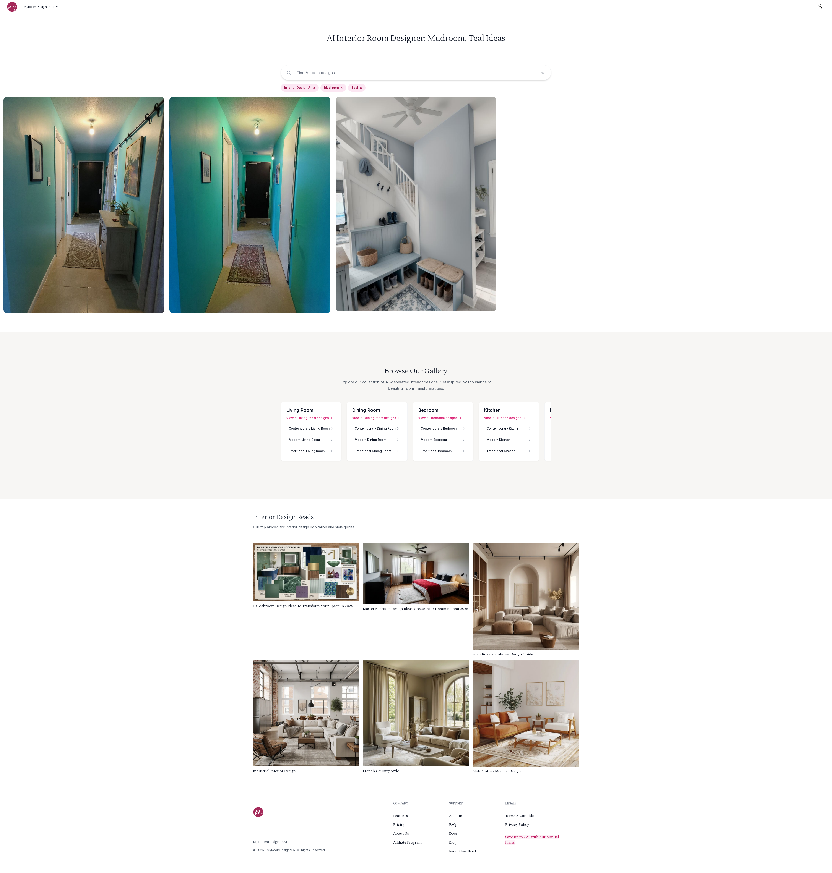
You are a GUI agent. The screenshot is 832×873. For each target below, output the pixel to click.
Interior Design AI (299, 87)
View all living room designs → (309, 418)
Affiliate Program (407, 842)
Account (456, 816)
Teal (356, 87)
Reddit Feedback (463, 851)
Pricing (399, 825)
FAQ (452, 825)
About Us (401, 833)
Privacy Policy (517, 825)
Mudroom (333, 87)
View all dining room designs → (376, 418)
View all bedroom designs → (439, 418)
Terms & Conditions (521, 816)
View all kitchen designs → (504, 418)
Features (400, 816)
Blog (453, 842)
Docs (453, 833)
